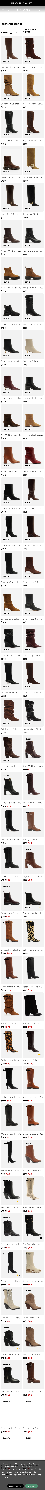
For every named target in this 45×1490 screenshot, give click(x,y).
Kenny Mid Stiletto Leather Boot (11, 214)
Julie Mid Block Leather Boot (11, 67)
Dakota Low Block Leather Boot (11, 950)
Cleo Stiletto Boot (31, 1428)
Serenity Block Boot (10, 1170)
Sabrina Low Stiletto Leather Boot (11, 1023)
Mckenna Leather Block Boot (33, 1134)
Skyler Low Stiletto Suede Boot (33, 67)
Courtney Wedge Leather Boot (33, 545)
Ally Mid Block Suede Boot (33, 103)
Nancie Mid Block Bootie (11, 251)
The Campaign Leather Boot (33, 1244)
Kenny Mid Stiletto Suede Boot (33, 177)
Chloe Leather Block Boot (11, 1428)
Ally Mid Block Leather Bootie (33, 398)
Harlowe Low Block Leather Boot (33, 729)
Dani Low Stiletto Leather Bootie (11, 361)
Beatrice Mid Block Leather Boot (11, 986)
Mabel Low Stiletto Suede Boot (33, 692)
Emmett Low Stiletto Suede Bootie (33, 582)
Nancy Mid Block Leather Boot (33, 508)
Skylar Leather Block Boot (33, 1354)
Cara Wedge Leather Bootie (11, 655)
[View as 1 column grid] (16, 33)
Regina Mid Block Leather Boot (33, 876)
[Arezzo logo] (23, 10)
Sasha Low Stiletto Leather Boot (11, 1060)
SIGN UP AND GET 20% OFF (21, 3)
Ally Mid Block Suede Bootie (11, 435)
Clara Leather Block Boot (33, 1391)
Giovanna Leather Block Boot (11, 1244)
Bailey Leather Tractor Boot (33, 1281)
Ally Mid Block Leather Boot (11, 140)
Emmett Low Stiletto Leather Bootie (33, 619)
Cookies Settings (15, 1486)
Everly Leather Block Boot (11, 1317)
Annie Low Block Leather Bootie (33, 287)
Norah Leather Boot (32, 1317)
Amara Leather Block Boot (11, 1281)
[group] (40, 907)
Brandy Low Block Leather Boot (11, 913)
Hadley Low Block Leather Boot (33, 839)
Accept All (31, 1486)
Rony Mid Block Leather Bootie (33, 766)
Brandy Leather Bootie (11, 177)
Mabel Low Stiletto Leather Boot (11, 692)
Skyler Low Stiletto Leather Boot (33, 324)
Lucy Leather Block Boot (11, 1391)
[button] (8, 10)
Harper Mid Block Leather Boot (33, 1023)
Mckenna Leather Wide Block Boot (33, 1097)
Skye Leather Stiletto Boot (33, 1207)
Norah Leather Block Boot (11, 1354)
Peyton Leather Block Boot (33, 1170)
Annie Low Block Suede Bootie (11, 287)
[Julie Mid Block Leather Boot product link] (11, 822)
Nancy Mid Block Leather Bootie (11, 471)
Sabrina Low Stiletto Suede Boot (11, 729)
